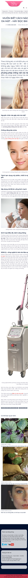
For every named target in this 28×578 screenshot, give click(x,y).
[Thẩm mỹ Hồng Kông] (14, 4)
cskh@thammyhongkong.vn (13, 558)
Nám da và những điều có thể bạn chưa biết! (13, 512)
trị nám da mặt (23, 407)
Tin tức (11, 11)
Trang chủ (5, 11)
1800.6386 (9, 557)
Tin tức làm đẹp (18, 11)
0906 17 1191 (16, 560)
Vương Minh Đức (11, 24)
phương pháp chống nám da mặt (10, 407)
